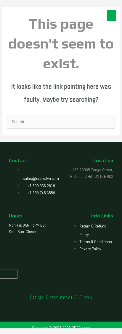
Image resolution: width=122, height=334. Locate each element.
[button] (111, 15)
